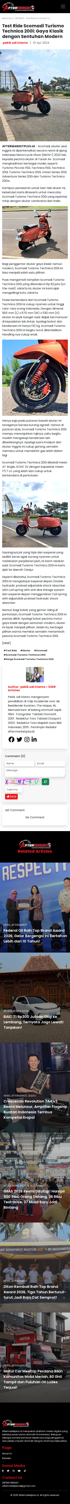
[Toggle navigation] (63, 6)
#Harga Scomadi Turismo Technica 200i (29, 659)
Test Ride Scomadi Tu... (39, 18)
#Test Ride (10, 650)
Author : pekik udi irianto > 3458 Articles (32, 688)
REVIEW (19, 18)
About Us (7, 1453)
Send (12, 796)
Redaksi (6, 1458)
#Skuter (25, 650)
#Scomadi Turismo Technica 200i (25, 654)
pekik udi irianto (15, 43)
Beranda (7, 18)
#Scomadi (40, 650)
